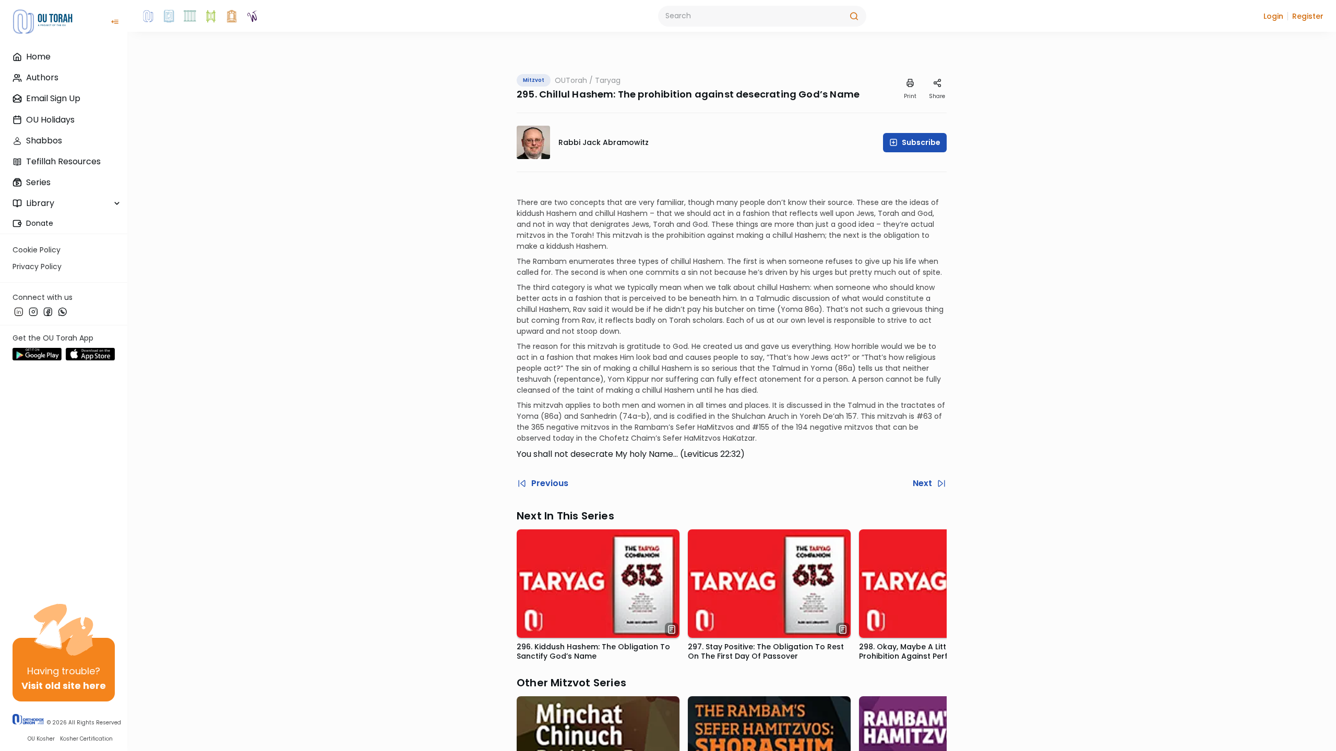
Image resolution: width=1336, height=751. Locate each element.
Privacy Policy (37, 266)
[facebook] (48, 311)
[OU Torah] (148, 16)
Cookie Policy (37, 250)
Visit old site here (63, 685)
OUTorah (571, 80)
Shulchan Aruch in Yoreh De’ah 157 (794, 416)
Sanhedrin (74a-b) (615, 416)
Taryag (608, 80)
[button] (1273, 16)
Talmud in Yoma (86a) (814, 368)
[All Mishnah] (169, 16)
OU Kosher (41, 739)
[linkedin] (19, 311)
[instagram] (33, 311)
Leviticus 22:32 (712, 454)
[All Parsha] (210, 16)
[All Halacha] (190, 16)
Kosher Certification (86, 739)
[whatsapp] (62, 311)
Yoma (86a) (539, 416)
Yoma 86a (800, 309)
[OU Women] (252, 16)
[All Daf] (231, 16)
